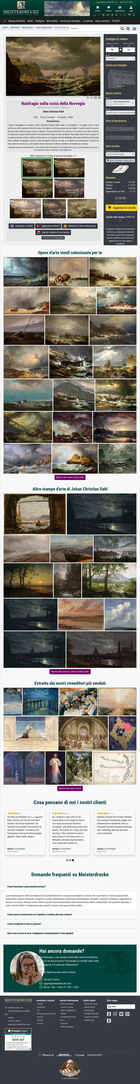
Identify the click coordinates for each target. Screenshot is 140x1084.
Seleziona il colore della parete (81, 226)
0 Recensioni (59, 238)
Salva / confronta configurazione (121, 160)
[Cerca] (122, 28)
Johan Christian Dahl (53, 111)
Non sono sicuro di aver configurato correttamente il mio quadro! (40, 933)
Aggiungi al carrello (123, 207)
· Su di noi (39, 1023)
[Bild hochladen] (134, 28)
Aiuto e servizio (102, 21)
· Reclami (39, 1020)
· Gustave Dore (88, 1020)
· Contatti (39, 1004)
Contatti (116, 20)
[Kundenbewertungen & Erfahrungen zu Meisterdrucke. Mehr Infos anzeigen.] (18, 1039)
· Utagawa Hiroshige (91, 1017)
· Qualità (63, 1014)
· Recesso (39, 1017)
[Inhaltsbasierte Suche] (128, 28)
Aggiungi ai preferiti (49, 226)
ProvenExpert (20, 849)
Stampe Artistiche (16, 21)
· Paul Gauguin (88, 1010)
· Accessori (64, 1023)
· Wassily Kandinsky (90, 1014)
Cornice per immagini (70, 21)
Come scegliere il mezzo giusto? (24, 923)
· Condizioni (40, 1007)
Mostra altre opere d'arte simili (70, 477)
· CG (37, 1010)
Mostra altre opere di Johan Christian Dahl (70, 671)
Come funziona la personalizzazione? (26, 886)
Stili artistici (52, 21)
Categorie (39, 21)
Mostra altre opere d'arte (70, 788)
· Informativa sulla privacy (46, 1014)
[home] (5, 21)
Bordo (108, 55)
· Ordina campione (66, 1027)
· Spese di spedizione (68, 1010)
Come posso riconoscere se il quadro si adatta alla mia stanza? (39, 914)
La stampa (88, 21)
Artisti (30, 21)
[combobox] (120, 58)
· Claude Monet (89, 1007)
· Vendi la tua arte (66, 1007)
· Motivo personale (67, 1004)
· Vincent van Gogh (90, 1004)
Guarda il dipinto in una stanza (54, 232)
